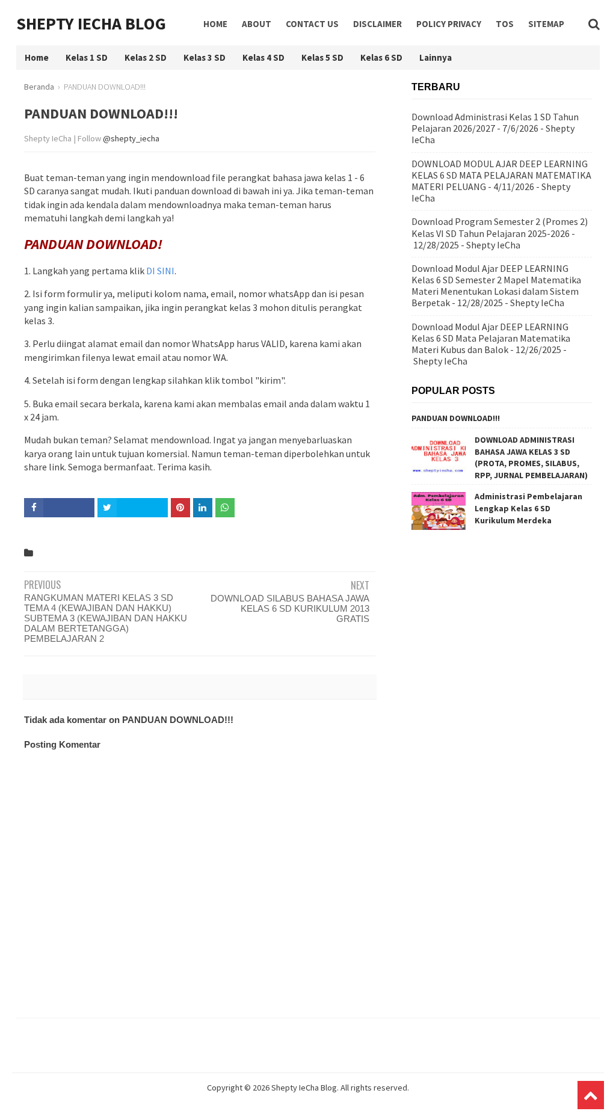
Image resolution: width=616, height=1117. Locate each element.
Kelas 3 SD (204, 57)
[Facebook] (59, 507)
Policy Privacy (448, 23)
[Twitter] (132, 507)
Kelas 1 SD (87, 57)
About (256, 23)
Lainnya (435, 57)
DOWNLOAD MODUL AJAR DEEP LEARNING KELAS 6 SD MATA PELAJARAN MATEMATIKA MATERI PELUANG (501, 175)
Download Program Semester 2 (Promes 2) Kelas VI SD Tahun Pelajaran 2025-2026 (499, 227)
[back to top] (591, 1095)
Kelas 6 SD (381, 57)
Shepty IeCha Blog (91, 23)
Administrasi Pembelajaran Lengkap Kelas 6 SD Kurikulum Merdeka (528, 508)
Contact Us (312, 23)
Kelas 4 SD (263, 57)
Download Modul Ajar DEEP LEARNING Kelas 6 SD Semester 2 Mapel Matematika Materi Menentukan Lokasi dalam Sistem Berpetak (496, 285)
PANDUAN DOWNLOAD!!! (455, 418)
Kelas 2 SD (146, 57)
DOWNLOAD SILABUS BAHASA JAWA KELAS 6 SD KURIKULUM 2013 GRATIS (290, 608)
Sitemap (546, 23)
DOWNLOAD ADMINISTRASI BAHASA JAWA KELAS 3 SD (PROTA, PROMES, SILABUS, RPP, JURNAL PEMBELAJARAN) (531, 457)
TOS (505, 23)
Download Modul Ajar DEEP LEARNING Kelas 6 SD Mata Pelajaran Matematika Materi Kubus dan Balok (490, 338)
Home (215, 23)
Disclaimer (377, 23)
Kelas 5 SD (322, 57)
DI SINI (160, 271)
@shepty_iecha (131, 138)
